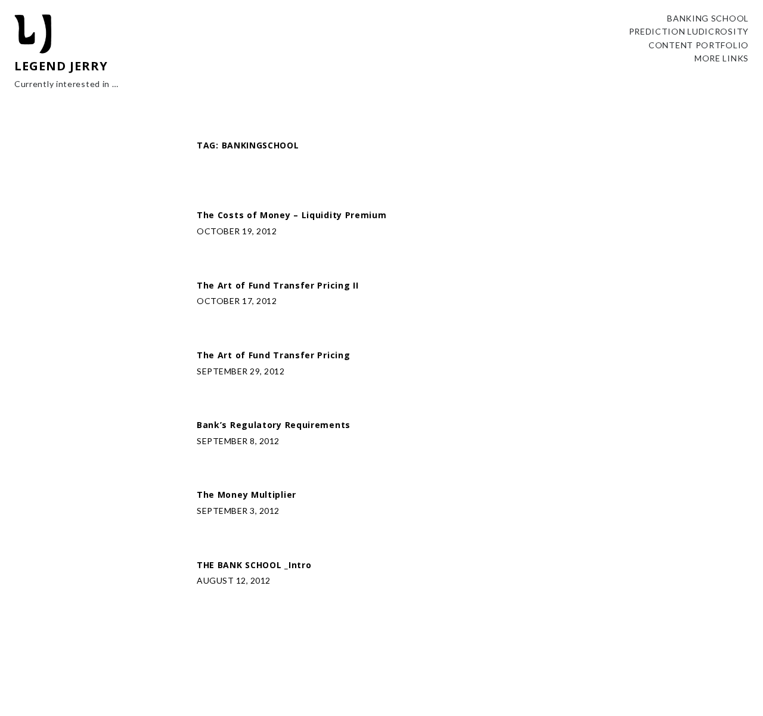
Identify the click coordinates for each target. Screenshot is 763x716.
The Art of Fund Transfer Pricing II (278, 286)
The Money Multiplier (246, 495)
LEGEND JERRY (61, 66)
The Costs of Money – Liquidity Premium (292, 215)
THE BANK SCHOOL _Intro (254, 565)
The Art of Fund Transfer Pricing (273, 356)
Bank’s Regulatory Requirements (274, 425)
